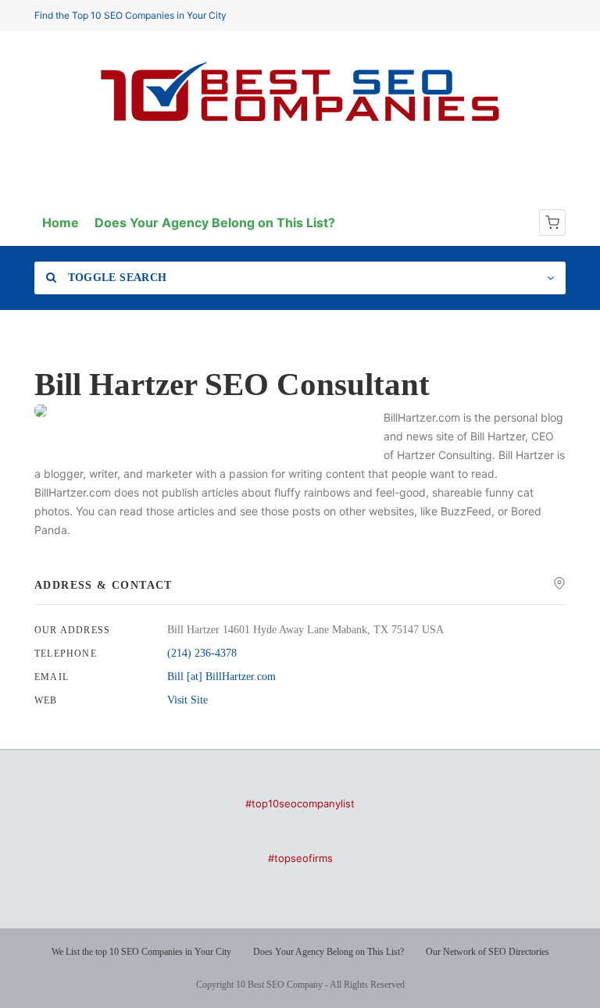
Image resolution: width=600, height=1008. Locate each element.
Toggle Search (115, 277)
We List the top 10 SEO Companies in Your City (141, 951)
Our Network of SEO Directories (487, 951)
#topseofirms (300, 858)
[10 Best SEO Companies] (300, 121)
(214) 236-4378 (202, 653)
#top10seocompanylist (300, 803)
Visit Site (187, 700)
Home (60, 222)
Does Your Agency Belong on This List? (215, 222)
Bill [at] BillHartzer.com (221, 676)
